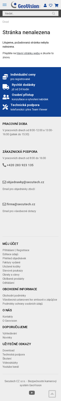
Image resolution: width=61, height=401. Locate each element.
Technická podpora (14, 354)
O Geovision (10, 320)
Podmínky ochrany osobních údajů (23, 303)
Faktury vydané (11, 262)
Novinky (7, 337)
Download (8, 350)
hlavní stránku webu (28, 53)
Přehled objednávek (14, 258)
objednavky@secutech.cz (25, 182)
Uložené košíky (12, 266)
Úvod (6, 21)
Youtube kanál (11, 366)
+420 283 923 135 (20, 165)
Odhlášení (8, 282)
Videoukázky (10, 362)
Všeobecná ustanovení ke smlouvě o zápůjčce (30, 299)
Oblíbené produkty (13, 278)
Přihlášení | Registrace (16, 250)
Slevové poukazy (13, 270)
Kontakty (8, 316)
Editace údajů (10, 254)
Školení (7, 358)
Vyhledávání (10, 333)
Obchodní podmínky (14, 295)
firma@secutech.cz (21, 204)
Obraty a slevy (11, 274)
